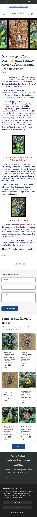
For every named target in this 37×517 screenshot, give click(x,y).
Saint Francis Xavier (22, 82)
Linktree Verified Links (18, 7)
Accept (17, 502)
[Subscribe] (31, 478)
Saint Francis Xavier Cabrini (18, 157)
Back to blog (20, 264)
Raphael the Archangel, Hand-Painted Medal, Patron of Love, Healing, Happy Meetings (26, 356)
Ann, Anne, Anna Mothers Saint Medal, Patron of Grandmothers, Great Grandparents (26, 430)
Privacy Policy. (17, 497)
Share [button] (5, 255)
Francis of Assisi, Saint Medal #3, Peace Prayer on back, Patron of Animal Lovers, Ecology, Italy (9, 430)
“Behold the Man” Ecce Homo (19, 111)
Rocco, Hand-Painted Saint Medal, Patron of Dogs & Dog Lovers (9, 393)
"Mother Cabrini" (18, 160)
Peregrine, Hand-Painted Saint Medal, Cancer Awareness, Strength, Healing (26, 394)
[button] (4, 14)
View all (18, 446)
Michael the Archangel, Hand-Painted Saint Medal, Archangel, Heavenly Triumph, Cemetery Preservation (9, 357)
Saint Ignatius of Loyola (24, 225)
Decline (17, 507)
